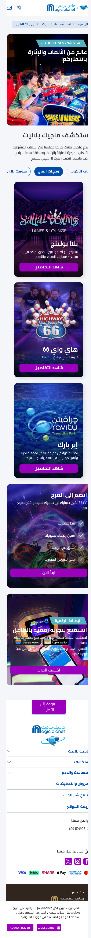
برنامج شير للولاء (77, 795)
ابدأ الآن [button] (48, 572)
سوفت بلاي (17, 171)
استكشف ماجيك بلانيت (56, 24)
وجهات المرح (48, 171)
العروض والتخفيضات (73, 783)
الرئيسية (83, 24)
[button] (87, 861)
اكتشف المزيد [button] (48, 670)
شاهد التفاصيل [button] (48, 267)
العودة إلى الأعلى (49, 706)
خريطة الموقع (79, 806)
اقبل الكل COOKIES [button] (20, 927)
